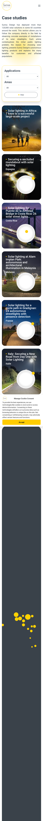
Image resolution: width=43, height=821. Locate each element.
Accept (21, 422)
